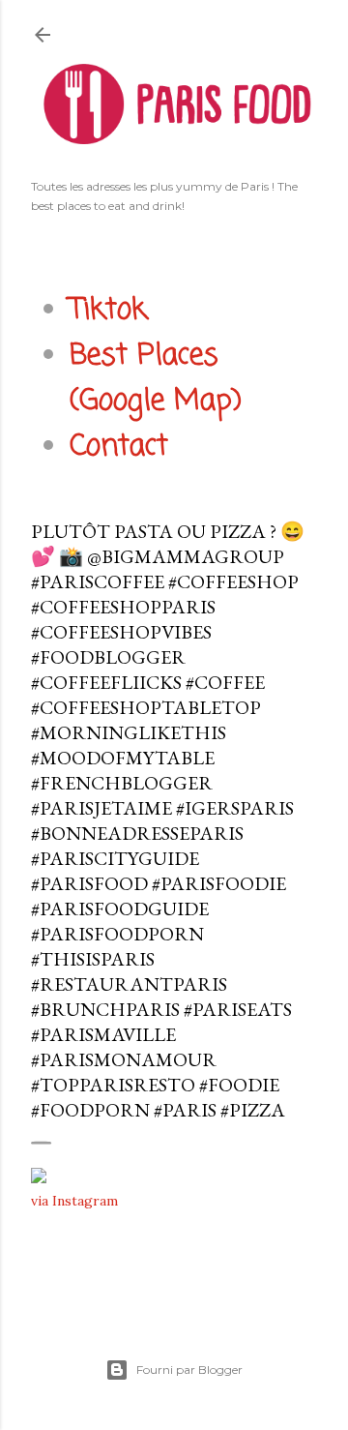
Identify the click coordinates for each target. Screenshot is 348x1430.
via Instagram (74, 1200)
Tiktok (108, 310)
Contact (119, 447)
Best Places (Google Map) (156, 379)
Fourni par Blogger (189, 1369)
